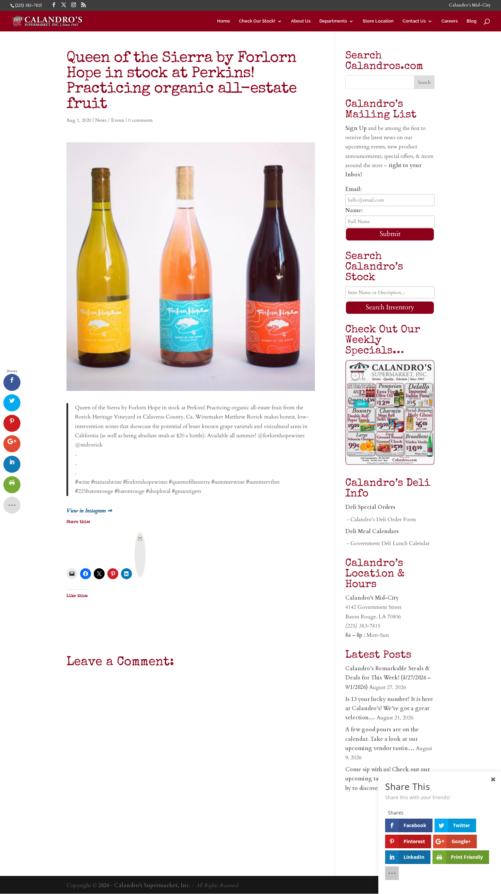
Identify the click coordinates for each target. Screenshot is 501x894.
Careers (449, 21)
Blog (471, 21)
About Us (300, 21)
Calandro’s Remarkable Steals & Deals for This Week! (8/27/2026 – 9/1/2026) (388, 678)
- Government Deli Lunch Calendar (387, 543)
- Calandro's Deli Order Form (380, 519)
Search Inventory (390, 307)
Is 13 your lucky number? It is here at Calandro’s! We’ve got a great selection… (389, 708)
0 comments (140, 120)
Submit (390, 233)
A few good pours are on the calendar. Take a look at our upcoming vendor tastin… (382, 739)
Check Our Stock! (257, 21)
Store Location (378, 21)
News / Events (109, 120)
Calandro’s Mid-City (470, 5)
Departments (333, 21)
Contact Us (414, 21)
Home (223, 21)
